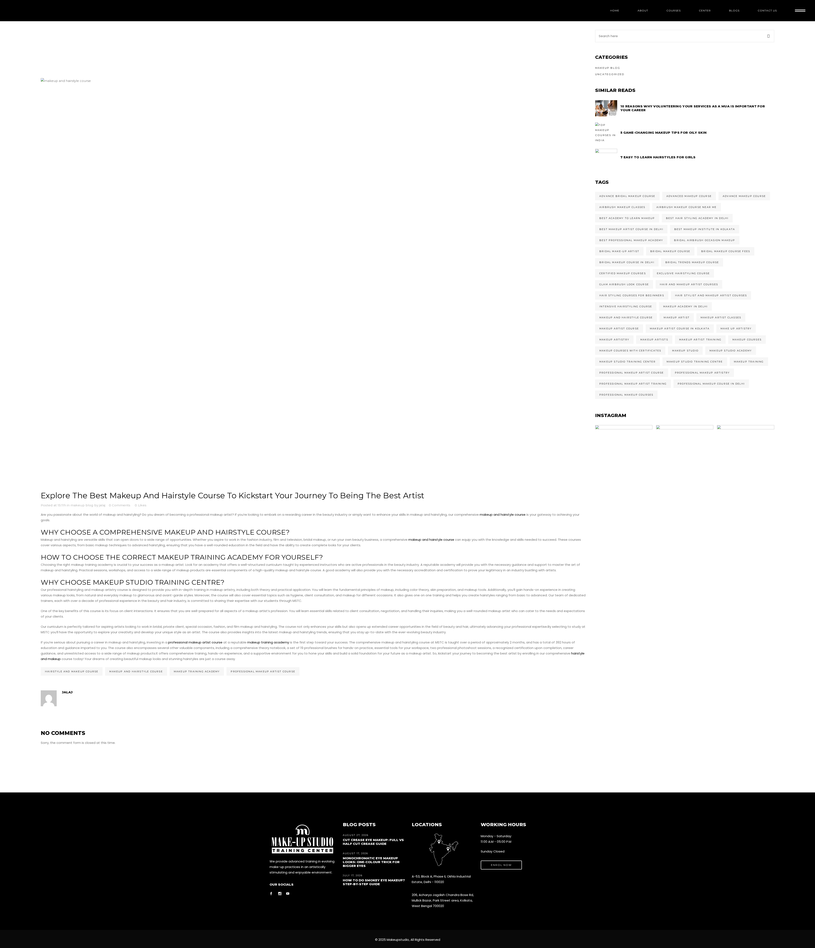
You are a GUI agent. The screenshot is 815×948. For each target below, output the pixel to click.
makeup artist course (619, 328)
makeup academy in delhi (685, 306)
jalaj (102, 505)
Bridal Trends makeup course (692, 262)
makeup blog (81, 505)
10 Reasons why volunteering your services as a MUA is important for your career (692, 108)
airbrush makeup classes (622, 207)
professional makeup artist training (633, 383)
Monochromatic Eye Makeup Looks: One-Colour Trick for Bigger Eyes (371, 862)
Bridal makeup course (670, 251)
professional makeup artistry (702, 372)
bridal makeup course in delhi (626, 262)
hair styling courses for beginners (631, 295)
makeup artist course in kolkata (680, 328)
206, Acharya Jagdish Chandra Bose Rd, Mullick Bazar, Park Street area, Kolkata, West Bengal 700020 (443, 900)
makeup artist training (700, 339)
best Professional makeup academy (631, 240)
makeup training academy (268, 642)
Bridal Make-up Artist (619, 251)
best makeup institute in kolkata (704, 229)
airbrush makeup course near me (686, 207)
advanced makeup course (689, 196)
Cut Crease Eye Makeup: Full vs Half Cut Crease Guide (373, 842)
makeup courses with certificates (630, 350)
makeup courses (747, 339)
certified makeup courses (622, 273)
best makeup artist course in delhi (631, 229)
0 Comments (119, 505)
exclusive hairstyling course (683, 273)
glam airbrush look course (624, 284)
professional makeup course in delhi (711, 383)
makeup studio (685, 350)
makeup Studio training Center (627, 361)
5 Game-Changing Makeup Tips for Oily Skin (663, 133)
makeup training (749, 361)
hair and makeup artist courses (689, 284)
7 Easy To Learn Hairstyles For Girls (658, 157)
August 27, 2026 (355, 835)
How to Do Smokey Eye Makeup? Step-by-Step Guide (374, 882)
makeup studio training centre (695, 361)
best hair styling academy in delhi (697, 218)
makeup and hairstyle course (503, 514)
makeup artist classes (721, 317)
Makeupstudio (398, 939)
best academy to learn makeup (627, 218)
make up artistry (736, 328)
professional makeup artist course (194, 642)
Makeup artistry (614, 339)
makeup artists (654, 339)
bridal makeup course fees (725, 251)
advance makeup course (744, 196)
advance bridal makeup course (627, 196)
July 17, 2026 (353, 875)
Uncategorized (610, 74)
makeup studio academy (731, 350)
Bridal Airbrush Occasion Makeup (704, 240)
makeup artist (677, 317)
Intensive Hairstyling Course (625, 306)
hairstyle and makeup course (71, 671)
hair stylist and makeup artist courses (711, 295)
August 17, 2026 (355, 853)
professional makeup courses (626, 394)
